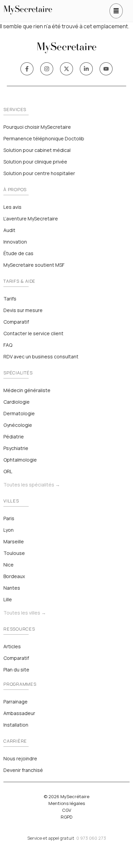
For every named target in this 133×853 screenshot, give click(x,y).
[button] (116, 10)
